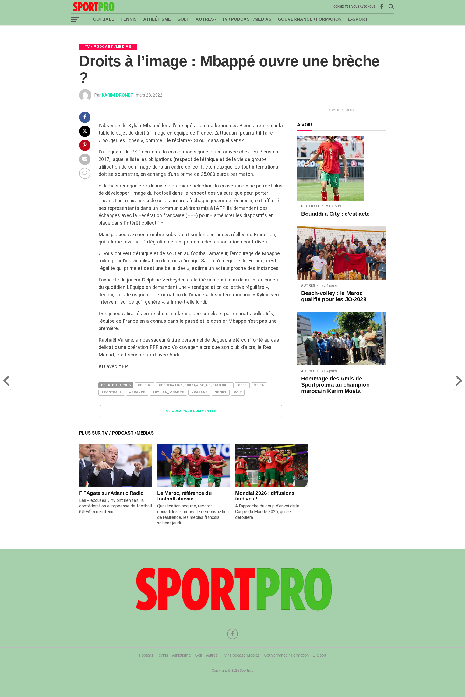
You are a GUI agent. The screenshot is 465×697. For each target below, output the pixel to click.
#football (111, 392)
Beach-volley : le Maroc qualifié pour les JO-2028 (334, 296)
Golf (183, 19)
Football (102, 19)
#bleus (145, 385)
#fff (242, 385)
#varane (199, 392)
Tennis (129, 19)
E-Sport (358, 19)
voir (238, 392)
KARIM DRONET (117, 95)
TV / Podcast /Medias (247, 19)
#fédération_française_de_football (195, 385)
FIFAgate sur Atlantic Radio (111, 493)
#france (137, 392)
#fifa (259, 385)
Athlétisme (157, 19)
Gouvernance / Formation (310, 19)
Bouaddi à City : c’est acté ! (337, 214)
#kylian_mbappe (168, 392)
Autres (205, 19)
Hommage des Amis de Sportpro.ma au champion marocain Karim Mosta (335, 385)
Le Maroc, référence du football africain (184, 496)
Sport (221, 392)
